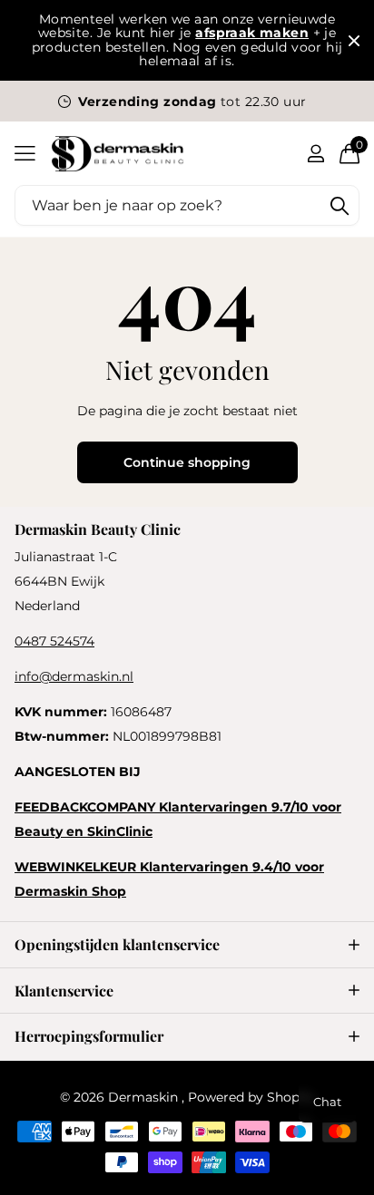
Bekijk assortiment (25, 153)
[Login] (315, 153)
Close (354, 41)
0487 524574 (54, 641)
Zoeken (339, 205)
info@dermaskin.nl (74, 676)
